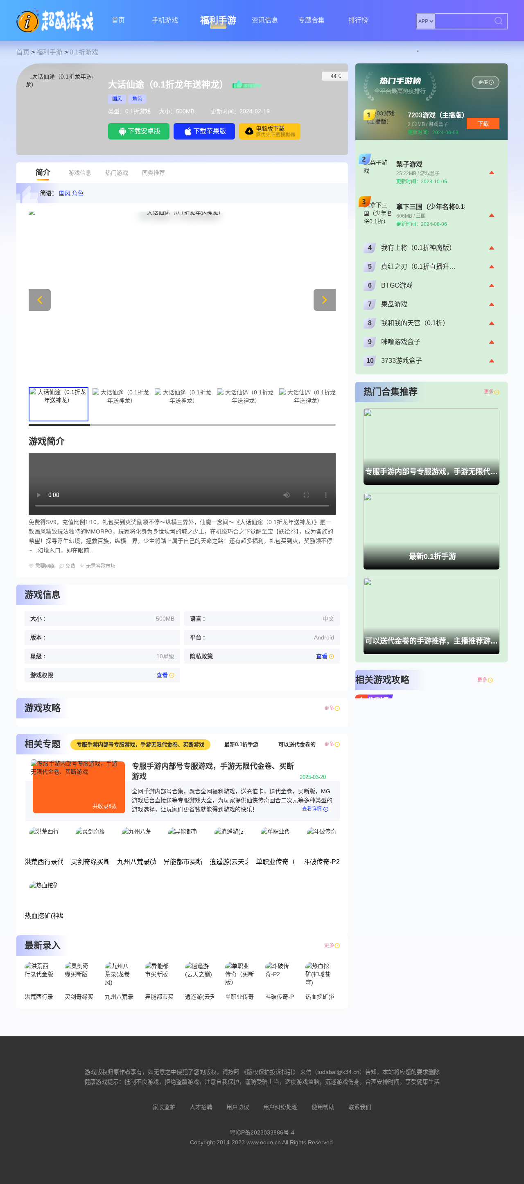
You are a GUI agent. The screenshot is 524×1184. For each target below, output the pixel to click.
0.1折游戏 (84, 52)
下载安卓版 (144, 131)
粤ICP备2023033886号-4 (262, 1132)
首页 (118, 20)
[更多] (496, 680)
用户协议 (237, 1107)
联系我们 (359, 1107)
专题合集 (311, 20)
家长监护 (164, 1107)
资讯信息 (265, 20)
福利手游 (218, 20)
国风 (117, 99)
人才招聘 (201, 1107)
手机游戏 (165, 20)
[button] (325, 300)
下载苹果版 (209, 131)
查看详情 (312, 809)
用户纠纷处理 (280, 1107)
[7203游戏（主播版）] (485, 82)
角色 (137, 99)
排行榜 (358, 20)
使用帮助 (323, 1107)
